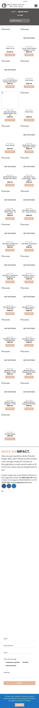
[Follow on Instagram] (12, 1)
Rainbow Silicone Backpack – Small (10, 403)
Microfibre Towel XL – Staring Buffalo (10, 339)
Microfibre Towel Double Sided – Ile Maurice (10, 212)
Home (13, 12)
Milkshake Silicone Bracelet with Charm (29, 371)
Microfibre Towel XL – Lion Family (10, 308)
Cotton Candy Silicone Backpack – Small (29, 49)
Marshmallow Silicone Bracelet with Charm (10, 177)
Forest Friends (9, 145)
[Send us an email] (16, 1)
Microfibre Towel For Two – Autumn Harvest (29, 211)
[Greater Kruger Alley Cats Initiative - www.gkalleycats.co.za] (15, 5)
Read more (29, 55)
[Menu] (35, 5)
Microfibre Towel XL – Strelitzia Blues (29, 339)
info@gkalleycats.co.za (23, 482)
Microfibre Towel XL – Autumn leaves (29, 276)
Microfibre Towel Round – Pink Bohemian (10, 276)
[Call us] (18, 1)
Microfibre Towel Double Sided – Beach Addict (29, 178)
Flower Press (29, 112)
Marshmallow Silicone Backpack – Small (29, 146)
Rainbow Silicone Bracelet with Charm (29, 403)
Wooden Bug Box (10, 434)
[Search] (33, 5)
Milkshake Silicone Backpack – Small (10, 371)
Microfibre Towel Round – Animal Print (10, 244)
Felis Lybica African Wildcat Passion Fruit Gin (10, 113)
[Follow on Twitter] (14, 1)
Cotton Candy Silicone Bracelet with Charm (10, 81)
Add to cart (10, 55)
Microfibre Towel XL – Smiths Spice (29, 308)
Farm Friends (29, 80)
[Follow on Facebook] (11, 1)
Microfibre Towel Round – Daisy (29, 244)
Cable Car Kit (10, 48)
